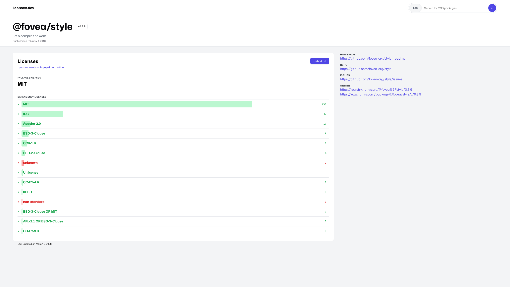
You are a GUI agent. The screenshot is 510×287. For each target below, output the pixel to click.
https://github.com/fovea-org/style (365, 69)
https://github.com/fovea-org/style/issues (371, 79)
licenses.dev (23, 8)
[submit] (492, 8)
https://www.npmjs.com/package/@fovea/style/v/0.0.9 (380, 94)
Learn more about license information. (41, 67)
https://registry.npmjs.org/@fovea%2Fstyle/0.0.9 (376, 89)
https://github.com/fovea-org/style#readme (372, 58)
